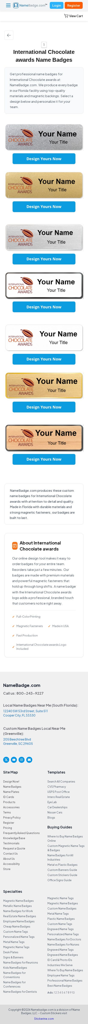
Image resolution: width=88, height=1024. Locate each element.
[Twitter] (6, 760)
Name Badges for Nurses (63, 944)
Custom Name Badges (61, 908)
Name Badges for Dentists (20, 991)
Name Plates (11, 791)
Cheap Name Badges (16, 926)
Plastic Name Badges (61, 918)
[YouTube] (14, 760)
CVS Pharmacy (56, 786)
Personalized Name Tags (19, 936)
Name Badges (12, 786)
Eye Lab (52, 802)
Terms (7, 812)
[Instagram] (22, 760)
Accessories (11, 807)
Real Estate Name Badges (19, 916)
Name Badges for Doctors (64, 939)
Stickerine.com (44, 1018)
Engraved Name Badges (62, 954)
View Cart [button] (76, 16)
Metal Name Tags (14, 942)
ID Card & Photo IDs (59, 960)
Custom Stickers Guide (62, 875)
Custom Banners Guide (62, 870)
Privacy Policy (12, 817)
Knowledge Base (14, 838)
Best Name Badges (59, 985)
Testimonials (11, 843)
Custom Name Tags (15, 931)
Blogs (51, 817)
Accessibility (11, 864)
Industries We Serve (60, 965)
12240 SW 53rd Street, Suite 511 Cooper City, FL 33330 (25, 713)
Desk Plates (10, 952)
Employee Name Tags (61, 975)
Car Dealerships (57, 807)
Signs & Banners (13, 957)
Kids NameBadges (15, 967)
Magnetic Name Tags (16, 947)
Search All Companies (61, 781)
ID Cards (8, 797)
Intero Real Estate (58, 797)
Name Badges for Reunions (20, 962)
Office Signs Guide (59, 880)
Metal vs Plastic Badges (62, 864)
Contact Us (10, 853)
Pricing (7, 827)
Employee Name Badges (19, 921)
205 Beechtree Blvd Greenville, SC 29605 (18, 741)
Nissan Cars (54, 812)
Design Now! (11, 781)
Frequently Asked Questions (21, 833)
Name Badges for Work (18, 911)
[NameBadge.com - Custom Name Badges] (30, 5)
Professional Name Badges (64, 980)
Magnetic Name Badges (18, 900)
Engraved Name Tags (60, 929)
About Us (9, 858)
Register (73, 5)
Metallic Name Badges (17, 906)
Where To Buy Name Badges (65, 970)
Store (6, 869)
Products (9, 802)
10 (73, 992)
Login (56, 5)
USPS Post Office (58, 791)
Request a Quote (14, 848)
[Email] (29, 760)
